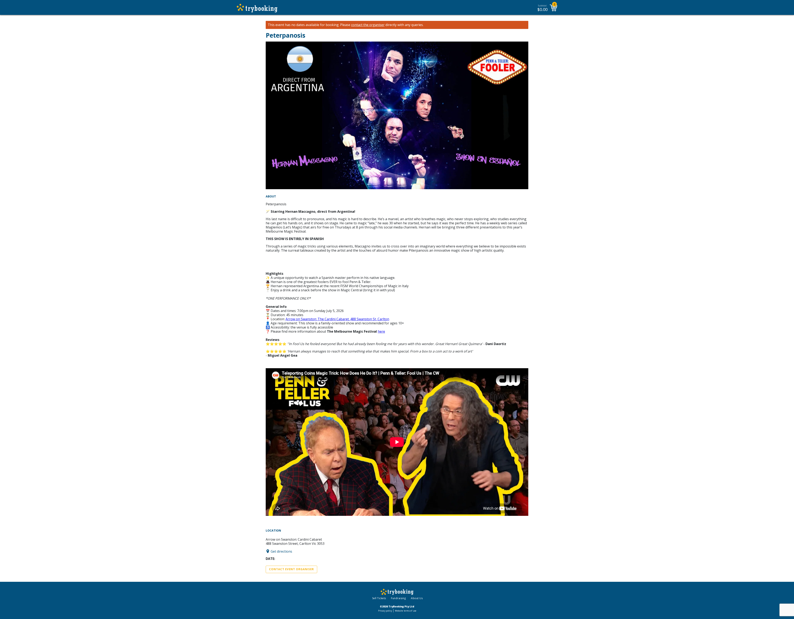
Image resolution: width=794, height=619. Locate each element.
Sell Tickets (379, 598)
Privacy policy (385, 610)
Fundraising (398, 598)
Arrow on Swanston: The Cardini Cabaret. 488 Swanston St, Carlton (337, 319)
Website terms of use (405, 610)
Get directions (281, 551)
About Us (417, 598)
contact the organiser (368, 25)
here (381, 331)
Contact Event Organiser (291, 569)
